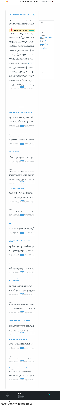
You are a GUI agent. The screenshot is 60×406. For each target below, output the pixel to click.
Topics (20, 1)
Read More (21, 125)
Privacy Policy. (28, 405)
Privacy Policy (20, 398)
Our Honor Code (20, 397)
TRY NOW (31, 30)
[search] (50, 1)
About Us (7, 395)
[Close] (59, 403)
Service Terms (20, 399)
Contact (7, 396)
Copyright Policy (20, 395)
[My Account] (53, 1)
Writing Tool (24, 1)
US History (35, 1)
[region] (30, 403)
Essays (17, 1)
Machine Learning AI (30, 1)
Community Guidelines (21, 396)
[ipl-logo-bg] (8, 1)
